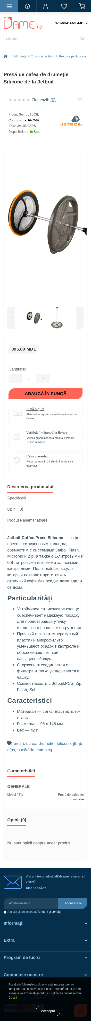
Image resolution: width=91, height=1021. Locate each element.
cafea (31, 743)
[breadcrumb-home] (6, 56)
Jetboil (32, 114)
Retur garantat (37, 456)
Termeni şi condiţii (49, 911)
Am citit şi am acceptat (34, 911)
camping (44, 750)
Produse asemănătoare (27, 520)
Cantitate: (17, 369)
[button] (45, 6)
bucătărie (25, 750)
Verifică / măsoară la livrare (46, 432)
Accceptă (48, 1011)
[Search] (82, 39)
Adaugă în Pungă (45, 393)
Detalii (12, 997)
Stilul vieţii (19, 56)
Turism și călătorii (42, 56)
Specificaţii (16, 498)
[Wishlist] (80, 100)
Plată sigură (35, 409)
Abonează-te (73, 903)
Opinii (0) (15, 509)
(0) (53, 100)
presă (19, 743)
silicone (64, 743)
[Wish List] (64, 6)
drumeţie (46, 743)
